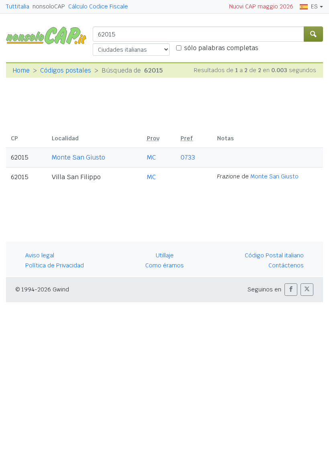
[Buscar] (313, 34)
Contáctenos (286, 265)
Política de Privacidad (54, 265)
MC (151, 157)
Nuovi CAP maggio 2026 (261, 6)
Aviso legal (39, 255)
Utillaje (165, 255)
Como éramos (164, 265)
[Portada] (49, 35)
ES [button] (314, 6)
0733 (188, 157)
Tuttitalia (17, 6)
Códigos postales (65, 70)
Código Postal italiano (274, 255)
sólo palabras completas (221, 48)
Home (21, 70)
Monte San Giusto (78, 157)
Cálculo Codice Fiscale (98, 6)
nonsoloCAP (48, 6)
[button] (290, 289)
